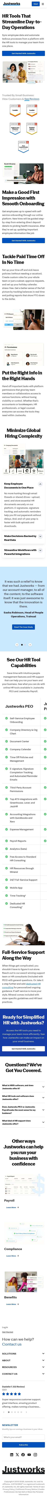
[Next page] (30, 644)
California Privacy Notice (26, 1489)
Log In (5, 1327)
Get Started (7, 1332)
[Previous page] (17, 644)
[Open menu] (43, 4)
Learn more (11, 1207)
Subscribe (23, 1445)
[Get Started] (36, 4)
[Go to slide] (22, 644)
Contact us (12, 1344)
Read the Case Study (23, 627)
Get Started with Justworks (23, 53)
